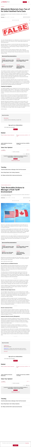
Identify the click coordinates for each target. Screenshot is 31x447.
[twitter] (15, 20)
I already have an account (15, 160)
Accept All (15, 445)
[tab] (3, 150)
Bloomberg (3, 17)
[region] (15, 152)
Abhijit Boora (3, 197)
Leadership (2, 6)
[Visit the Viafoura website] (28, 385)
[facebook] (12, 20)
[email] (18, 20)
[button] (1, 2)
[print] (29, 20)
